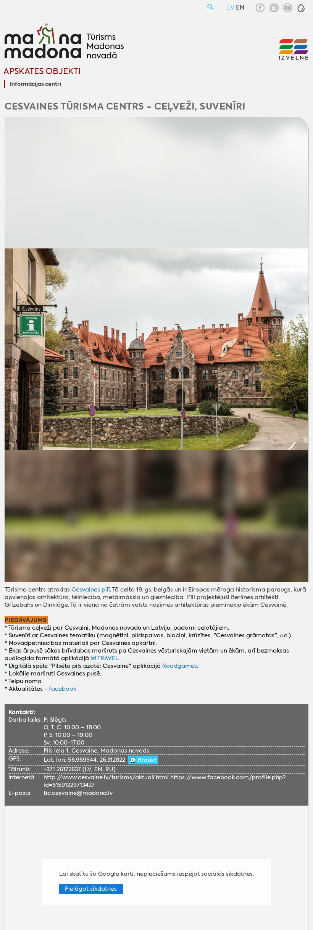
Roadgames (179, 666)
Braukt (146, 760)
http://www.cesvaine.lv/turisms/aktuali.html (106, 777)
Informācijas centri (35, 84)
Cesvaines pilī (90, 589)
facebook (62, 689)
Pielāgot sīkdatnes (91, 889)
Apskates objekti (42, 71)
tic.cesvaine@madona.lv (78, 793)
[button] (301, 8)
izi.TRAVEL (104, 658)
